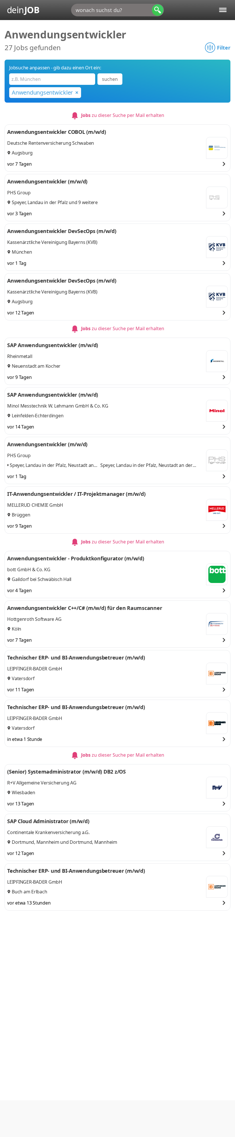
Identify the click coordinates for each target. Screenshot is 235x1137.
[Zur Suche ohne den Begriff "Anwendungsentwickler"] (77, 93)
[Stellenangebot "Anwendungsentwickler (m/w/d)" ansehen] (224, 214)
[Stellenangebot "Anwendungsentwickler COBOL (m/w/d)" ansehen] (224, 164)
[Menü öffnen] (223, 10)
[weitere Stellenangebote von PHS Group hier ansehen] (217, 197)
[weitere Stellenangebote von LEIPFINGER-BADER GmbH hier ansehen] (217, 673)
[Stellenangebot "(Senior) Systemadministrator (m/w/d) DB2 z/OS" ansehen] (224, 804)
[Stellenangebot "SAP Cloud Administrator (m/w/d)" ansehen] (224, 853)
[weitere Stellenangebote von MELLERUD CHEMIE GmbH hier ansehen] (217, 509)
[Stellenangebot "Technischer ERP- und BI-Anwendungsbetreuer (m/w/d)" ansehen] (224, 690)
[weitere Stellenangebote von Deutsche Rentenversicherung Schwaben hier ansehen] (217, 147)
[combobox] (117, 10)
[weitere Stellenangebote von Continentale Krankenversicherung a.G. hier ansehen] (217, 837)
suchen (110, 79)
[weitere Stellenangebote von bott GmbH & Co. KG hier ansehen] (217, 574)
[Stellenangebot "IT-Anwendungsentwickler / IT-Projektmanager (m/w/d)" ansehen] (224, 526)
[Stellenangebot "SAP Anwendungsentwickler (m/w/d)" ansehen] (224, 377)
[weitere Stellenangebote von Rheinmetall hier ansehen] (217, 361)
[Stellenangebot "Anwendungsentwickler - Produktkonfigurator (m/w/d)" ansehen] (224, 590)
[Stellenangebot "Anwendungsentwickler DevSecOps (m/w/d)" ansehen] (224, 263)
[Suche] (157, 10)
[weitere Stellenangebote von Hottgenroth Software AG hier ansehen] (217, 624)
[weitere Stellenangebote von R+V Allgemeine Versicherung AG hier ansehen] (217, 787)
